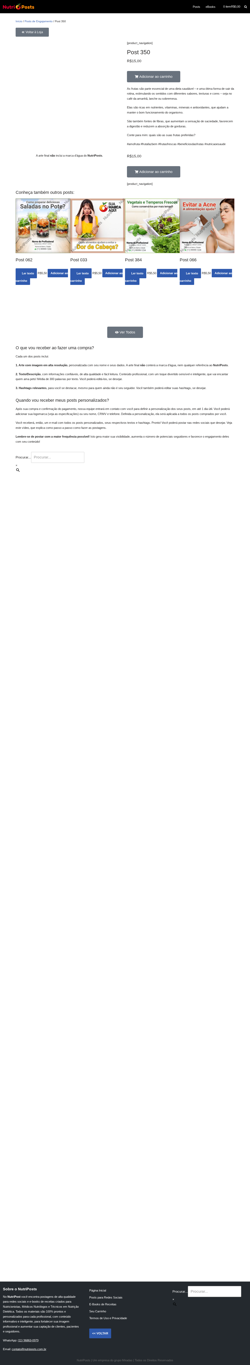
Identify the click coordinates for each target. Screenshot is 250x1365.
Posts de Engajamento (39, 21)
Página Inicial (97, 1290)
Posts (196, 6)
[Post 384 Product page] (152, 226)
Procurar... (23, 457)
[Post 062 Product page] (43, 226)
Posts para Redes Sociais (105, 1297)
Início (19, 21)
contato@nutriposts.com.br (29, 1349)
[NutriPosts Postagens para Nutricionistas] (18, 7)
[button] (153, 76)
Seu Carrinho (97, 1311)
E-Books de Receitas (102, 1304)
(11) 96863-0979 (28, 1340)
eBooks (210, 6)
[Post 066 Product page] (207, 226)
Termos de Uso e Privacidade (108, 1318)
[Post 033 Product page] (97, 226)
